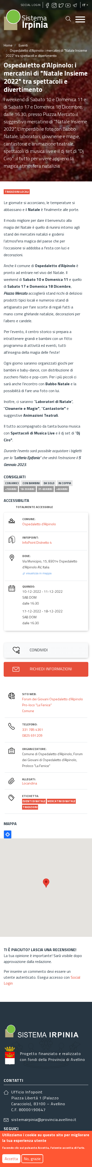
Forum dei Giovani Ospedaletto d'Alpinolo (52, 699)
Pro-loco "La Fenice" (37, 704)
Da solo (49, 483)
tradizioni (30, 807)
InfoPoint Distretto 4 (37, 542)
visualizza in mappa (38, 573)
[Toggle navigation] (80, 20)
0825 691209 (32, 735)
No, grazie (32, 1159)
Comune (28, 710)
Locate (7, 834)
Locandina (29, 783)
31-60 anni (45, 489)
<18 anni (10, 489)
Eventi (23, 45)
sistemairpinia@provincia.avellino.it (44, 1119)
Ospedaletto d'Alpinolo (39, 524)
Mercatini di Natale (61, 801)
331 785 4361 (32, 729)
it (84, 4)
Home (8, 45)
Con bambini (31, 483)
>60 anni (61, 489)
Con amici (12, 483)
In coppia (64, 483)
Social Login (31, 4)
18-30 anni (27, 489)
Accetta (11, 1159)
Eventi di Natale (34, 801)
